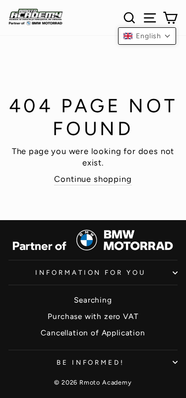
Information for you (90, 272)
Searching (93, 300)
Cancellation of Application (93, 332)
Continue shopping (92, 179)
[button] (147, 36)
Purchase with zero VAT (93, 316)
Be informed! (91, 362)
